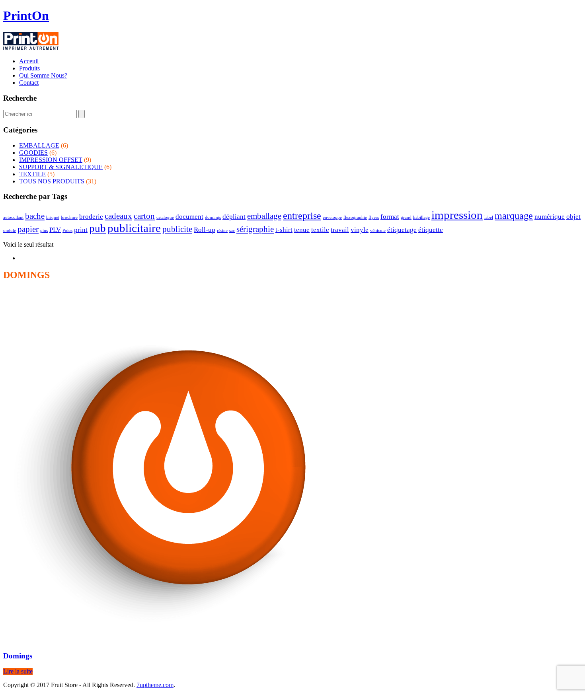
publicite (177, 229)
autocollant (13, 217)
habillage (421, 217)
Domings (17, 656)
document (189, 216)
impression (457, 214)
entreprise (302, 215)
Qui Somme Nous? (43, 75)
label (488, 217)
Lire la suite (18, 671)
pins (44, 230)
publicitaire (134, 228)
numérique (549, 216)
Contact (29, 82)
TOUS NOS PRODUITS (51, 181)
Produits (29, 68)
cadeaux (118, 216)
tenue (302, 230)
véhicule (378, 230)
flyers (374, 217)
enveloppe (332, 217)
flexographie (355, 217)
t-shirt (283, 230)
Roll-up (204, 230)
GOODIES (33, 152)
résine (222, 230)
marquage (514, 215)
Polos (67, 230)
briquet (52, 217)
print (81, 230)
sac (232, 230)
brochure (69, 217)
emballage (264, 216)
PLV (55, 230)
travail (340, 230)
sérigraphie (255, 229)
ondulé (9, 230)
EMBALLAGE (39, 145)
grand (406, 217)
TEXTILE (32, 174)
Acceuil (29, 61)
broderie (91, 216)
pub (97, 228)
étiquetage (402, 230)
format (389, 216)
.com (155, 684)
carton (144, 216)
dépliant (234, 216)
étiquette (430, 230)
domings (213, 217)
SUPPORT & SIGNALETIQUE (61, 167)
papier (28, 229)
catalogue (165, 217)
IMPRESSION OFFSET (50, 159)
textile (320, 230)
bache (35, 216)
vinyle (360, 230)
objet (573, 216)
